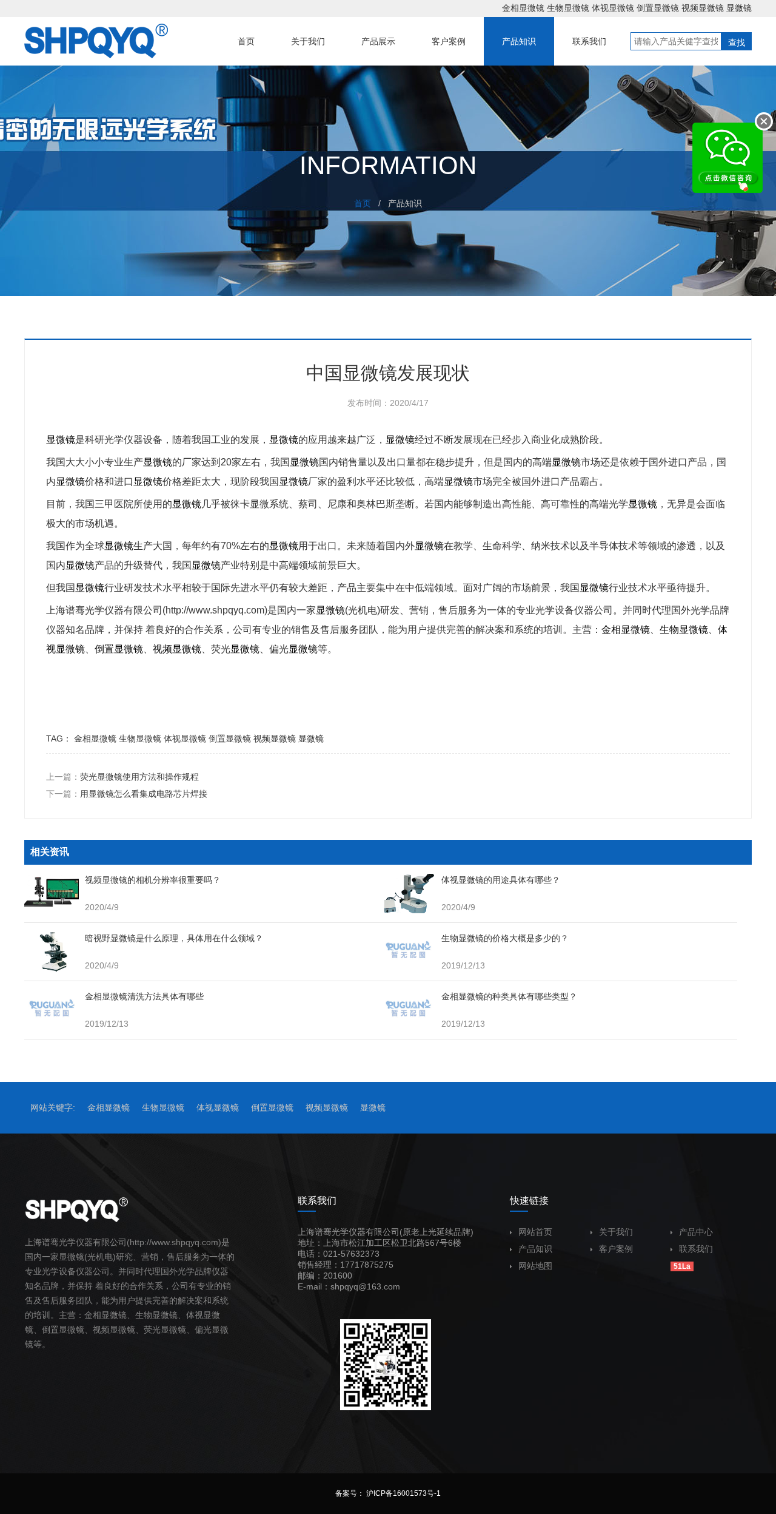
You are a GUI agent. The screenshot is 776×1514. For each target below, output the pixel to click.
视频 (162, 649)
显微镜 (739, 8)
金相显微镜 (523, 8)
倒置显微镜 (658, 8)
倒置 (104, 649)
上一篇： (122, 777)
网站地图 (535, 1266)
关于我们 (616, 1232)
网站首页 (535, 1232)
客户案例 (616, 1249)
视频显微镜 (702, 8)
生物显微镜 (568, 8)
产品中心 (696, 1232)
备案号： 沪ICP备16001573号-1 (388, 1493)
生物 (669, 629)
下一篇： (126, 794)
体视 (194, 1315)
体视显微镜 (613, 8)
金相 (611, 629)
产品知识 (535, 1249)
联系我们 (696, 1249)
